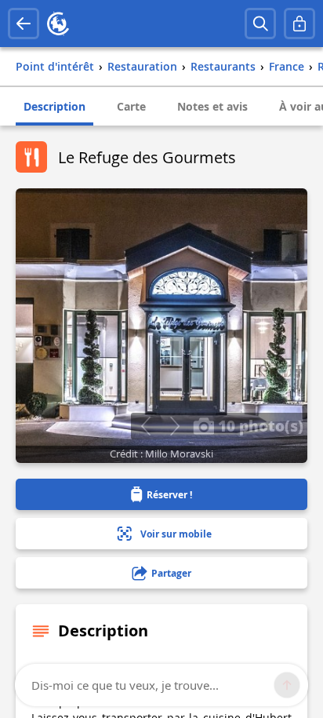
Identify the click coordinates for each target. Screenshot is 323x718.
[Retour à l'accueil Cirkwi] (58, 23)
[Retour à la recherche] (23, 23)
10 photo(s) (258, 425)
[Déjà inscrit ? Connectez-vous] (299, 23)
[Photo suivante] (174, 426)
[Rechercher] (260, 23)
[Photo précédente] (145, 426)
